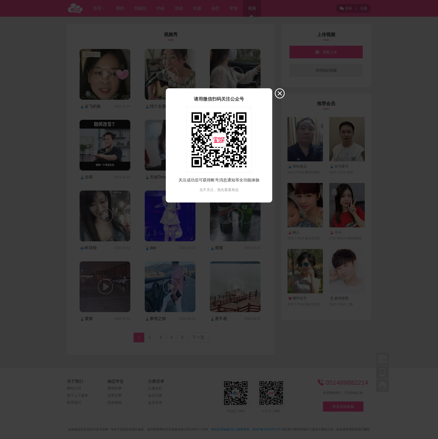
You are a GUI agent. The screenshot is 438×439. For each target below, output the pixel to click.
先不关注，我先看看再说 (219, 190)
